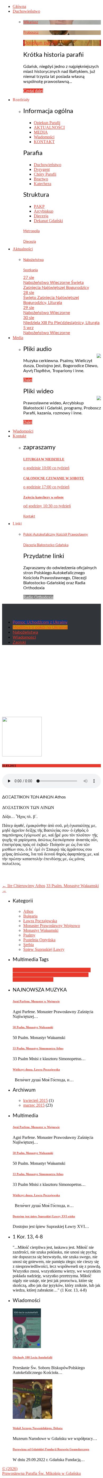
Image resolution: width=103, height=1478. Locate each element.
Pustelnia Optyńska (39, 940)
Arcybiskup (43, 211)
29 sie (28, 308)
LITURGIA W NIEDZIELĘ (43, 459)
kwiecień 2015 (35, 1100)
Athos (28, 911)
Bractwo (41, 179)
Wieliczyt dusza (58, 974)
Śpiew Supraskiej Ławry (43, 949)
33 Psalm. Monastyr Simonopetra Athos (38, 1048)
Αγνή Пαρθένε (41, 979)
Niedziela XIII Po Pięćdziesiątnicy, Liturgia (61, 323)
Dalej (27, 380)
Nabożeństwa (33, 260)
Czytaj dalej (33, 90)
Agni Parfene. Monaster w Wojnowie (36, 1001)
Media (18, 337)
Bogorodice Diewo (59, 970)
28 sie (28, 293)
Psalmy (29, 935)
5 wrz (28, 328)
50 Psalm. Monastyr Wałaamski (33, 1027)
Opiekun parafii (40, 42)
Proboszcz (31, 32)
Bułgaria (30, 916)
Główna (19, 6)
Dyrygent (42, 169)
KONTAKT (44, 141)
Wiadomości (44, 137)
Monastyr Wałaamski (40, 930)
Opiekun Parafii (47, 122)
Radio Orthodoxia (38, 597)
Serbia (28, 944)
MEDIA (41, 132)
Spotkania (30, 270)
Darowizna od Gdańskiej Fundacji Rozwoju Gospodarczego (51, 1449)
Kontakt (19, 436)
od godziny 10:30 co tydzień (47, 506)
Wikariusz (30, 22)
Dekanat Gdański (48, 220)
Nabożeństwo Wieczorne (46, 313)
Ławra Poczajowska (40, 921)
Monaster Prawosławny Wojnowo (51, 925)
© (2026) (9, 1468)
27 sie (28, 277)
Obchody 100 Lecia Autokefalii (32, 1357)
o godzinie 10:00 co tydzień (46, 468)
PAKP (39, 206)
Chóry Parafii (45, 174)
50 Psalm (35, 970)
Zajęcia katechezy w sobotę (43, 497)
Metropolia (31, 231)
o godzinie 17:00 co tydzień (46, 487)
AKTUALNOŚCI (49, 127)
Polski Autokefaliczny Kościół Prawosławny (55, 534)
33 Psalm (20, 970)
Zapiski (19, 642)
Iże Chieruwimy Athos (23, 885)
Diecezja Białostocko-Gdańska (45, 545)
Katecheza (42, 183)
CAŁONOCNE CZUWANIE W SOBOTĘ (53, 478)
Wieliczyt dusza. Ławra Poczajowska (36, 1069)
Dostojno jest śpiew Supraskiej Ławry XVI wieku (44, 1216)
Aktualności (23, 249)
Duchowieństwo (26, 11)
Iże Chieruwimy (31, 974)
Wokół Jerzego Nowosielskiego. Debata (38, 1428)
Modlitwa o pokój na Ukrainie (40, 627)
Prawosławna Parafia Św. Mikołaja (41, 1473)
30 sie (28, 318)
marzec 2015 (34, 1105)
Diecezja (41, 216)
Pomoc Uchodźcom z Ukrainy (40, 622)
